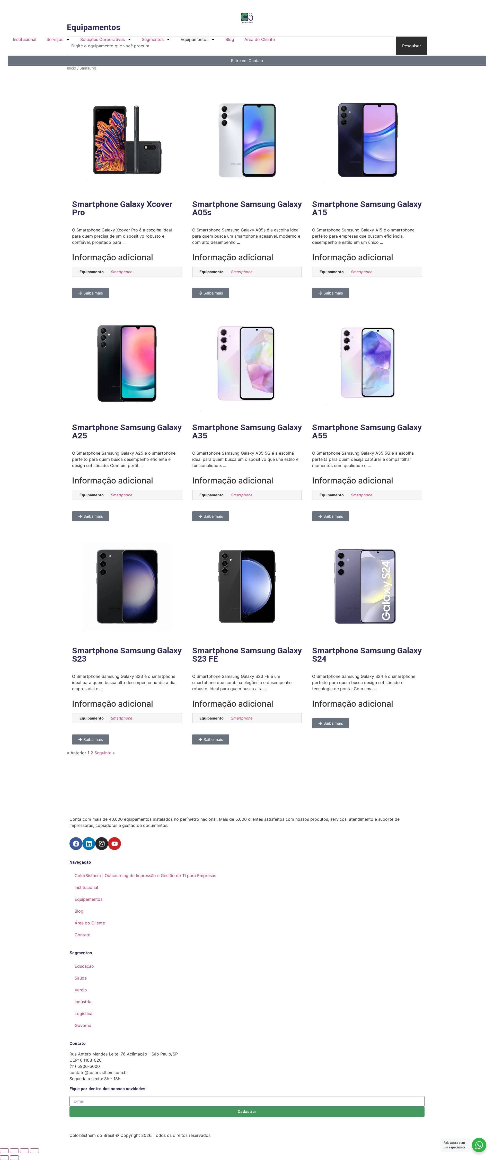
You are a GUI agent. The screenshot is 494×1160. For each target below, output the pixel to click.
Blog (229, 39)
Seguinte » (104, 752)
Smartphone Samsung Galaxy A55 (367, 431)
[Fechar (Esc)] (34, 1150)
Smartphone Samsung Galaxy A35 (247, 431)
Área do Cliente (259, 39)
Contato (83, 934)
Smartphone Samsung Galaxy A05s (247, 208)
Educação (84, 966)
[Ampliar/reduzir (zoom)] (4, 1150)
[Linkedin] (88, 843)
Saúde (81, 978)
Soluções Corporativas (102, 39)
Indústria (83, 1001)
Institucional (24, 39)
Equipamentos (88, 899)
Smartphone (121, 272)
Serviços (55, 39)
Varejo (81, 989)
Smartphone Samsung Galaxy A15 (367, 208)
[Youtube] (114, 843)
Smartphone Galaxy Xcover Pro (122, 208)
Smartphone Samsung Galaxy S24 (367, 655)
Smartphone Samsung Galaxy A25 (127, 431)
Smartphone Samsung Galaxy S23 (127, 655)
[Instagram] (101, 843)
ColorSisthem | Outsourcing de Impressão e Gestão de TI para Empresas (145, 875)
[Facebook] (75, 843)
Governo (83, 1025)
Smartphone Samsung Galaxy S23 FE (247, 655)
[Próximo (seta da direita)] (14, 1157)
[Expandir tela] (14, 1150)
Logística (83, 1013)
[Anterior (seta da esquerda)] (4, 1157)
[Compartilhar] (24, 1150)
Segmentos (153, 39)
